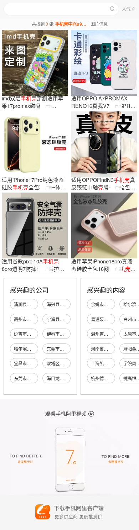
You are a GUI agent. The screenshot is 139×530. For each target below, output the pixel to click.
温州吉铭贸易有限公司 (112, 334)
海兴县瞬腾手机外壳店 (68, 304)
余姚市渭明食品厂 (108, 304)
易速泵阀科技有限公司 (112, 319)
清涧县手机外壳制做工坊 (37, 304)
